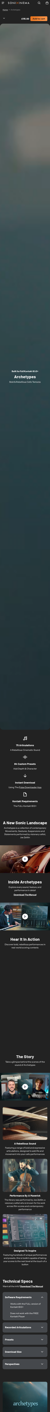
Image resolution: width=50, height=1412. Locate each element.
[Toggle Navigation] (3, 3)
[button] (39, 3)
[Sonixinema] (18, 3)
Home (5, 10)
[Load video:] (25, 859)
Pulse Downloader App (30, 787)
